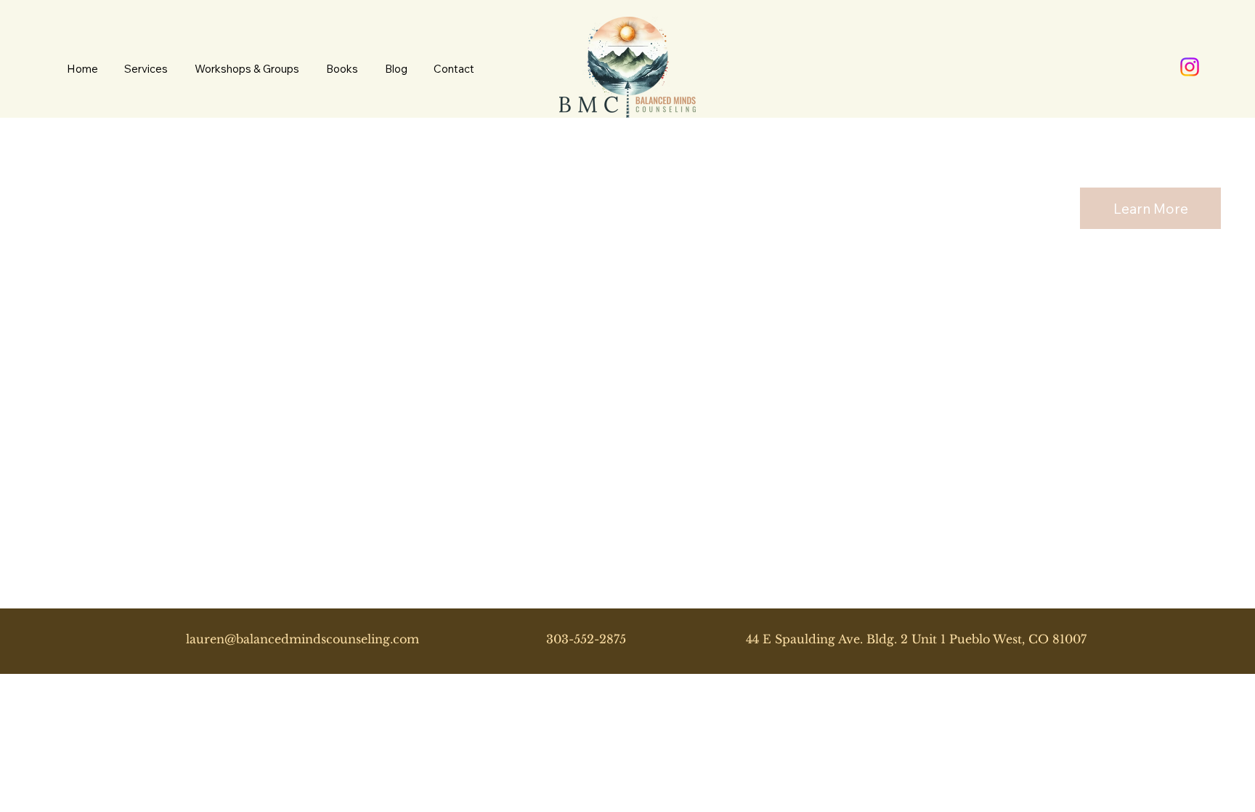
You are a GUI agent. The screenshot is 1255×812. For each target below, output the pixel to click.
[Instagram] (1189, 67)
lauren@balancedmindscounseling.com (302, 639)
